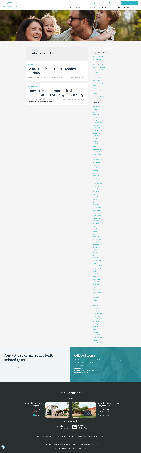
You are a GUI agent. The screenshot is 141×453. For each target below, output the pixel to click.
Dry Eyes (95, 72)
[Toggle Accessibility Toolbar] (3, 447)
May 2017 (95, 327)
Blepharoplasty (32, 86)
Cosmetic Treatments (99, 67)
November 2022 (97, 215)
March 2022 (96, 236)
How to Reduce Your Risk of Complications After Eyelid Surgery (56, 92)
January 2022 (96, 242)
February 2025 (97, 149)
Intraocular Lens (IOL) (99, 83)
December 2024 (97, 154)
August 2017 (96, 321)
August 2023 (96, 191)
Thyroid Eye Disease (98, 96)
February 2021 (97, 260)
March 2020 (96, 276)
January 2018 (96, 311)
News (94, 88)
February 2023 (97, 207)
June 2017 (95, 324)
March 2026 (96, 114)
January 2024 (96, 181)
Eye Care (95, 75)
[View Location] (98, 3)
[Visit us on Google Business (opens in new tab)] (94, 3)
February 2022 (97, 239)
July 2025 (95, 136)
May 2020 (95, 271)
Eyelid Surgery (97, 80)
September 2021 (97, 244)
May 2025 (95, 141)
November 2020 (97, 266)
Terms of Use (77, 448)
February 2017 (97, 332)
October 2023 (96, 186)
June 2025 (96, 138)
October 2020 (97, 268)
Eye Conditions (32, 64)
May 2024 (95, 170)
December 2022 (97, 212)
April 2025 (95, 144)
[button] (129, 3)
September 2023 (97, 189)
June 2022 (96, 228)
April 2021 (95, 255)
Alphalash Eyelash (98, 56)
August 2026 (96, 106)
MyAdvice (94, 444)
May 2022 (95, 231)
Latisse (95, 85)
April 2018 (95, 305)
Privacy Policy (67, 448)
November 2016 (97, 337)
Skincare (95, 93)
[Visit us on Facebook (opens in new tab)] (92, 3)
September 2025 (97, 130)
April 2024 (95, 173)
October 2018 (96, 295)
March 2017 (96, 329)
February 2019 (97, 289)
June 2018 (95, 303)
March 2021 (96, 258)
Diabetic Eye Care (98, 69)
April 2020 (95, 274)
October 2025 (96, 128)
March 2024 (96, 175)
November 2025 (97, 125)
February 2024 (97, 178)
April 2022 (95, 234)
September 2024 (98, 159)
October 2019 (96, 281)
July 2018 (95, 300)
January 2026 (96, 120)
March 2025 (96, 146)
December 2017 (97, 313)
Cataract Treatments (99, 64)
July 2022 (95, 226)
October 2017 (96, 316)
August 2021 (96, 247)
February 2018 (97, 308)
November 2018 (97, 292)
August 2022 (96, 223)
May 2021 (95, 252)
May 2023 (95, 199)
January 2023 (96, 210)
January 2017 (96, 335)
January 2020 (96, 279)
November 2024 (97, 157)
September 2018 (97, 297)
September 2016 (97, 342)
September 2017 (97, 319)
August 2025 (96, 133)
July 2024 (95, 165)
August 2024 (96, 162)
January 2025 (96, 151)
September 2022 (97, 220)
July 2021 (95, 250)
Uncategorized (97, 99)
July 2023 (95, 194)
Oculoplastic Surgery (99, 91)
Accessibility (57, 448)
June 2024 (96, 167)
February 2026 (97, 117)
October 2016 (96, 340)
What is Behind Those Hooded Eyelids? (52, 70)
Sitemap (85, 448)
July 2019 (95, 287)
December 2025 (97, 122)
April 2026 (95, 112)
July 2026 (95, 109)
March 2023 (96, 205)
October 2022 (96, 218)
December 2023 (97, 183)
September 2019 (97, 284)
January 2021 (96, 263)
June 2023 (96, 197)
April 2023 (95, 202)
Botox (94, 61)
